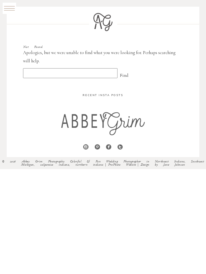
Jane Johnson (174, 164)
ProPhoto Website (122, 164)
